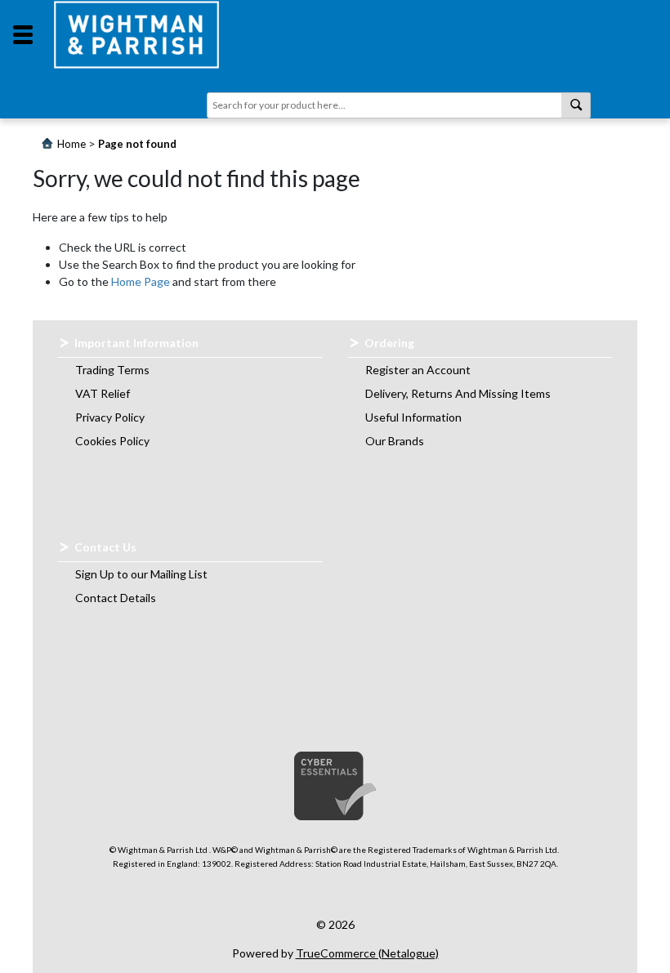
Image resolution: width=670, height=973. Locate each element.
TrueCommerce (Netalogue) (367, 953)
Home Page (140, 281)
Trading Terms (112, 370)
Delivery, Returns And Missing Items (458, 393)
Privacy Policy (110, 417)
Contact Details (115, 598)
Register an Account (418, 370)
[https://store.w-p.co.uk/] (136, 34)
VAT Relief (102, 393)
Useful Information (413, 417)
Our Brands (394, 441)
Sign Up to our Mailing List (141, 574)
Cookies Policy (112, 441)
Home (71, 143)
